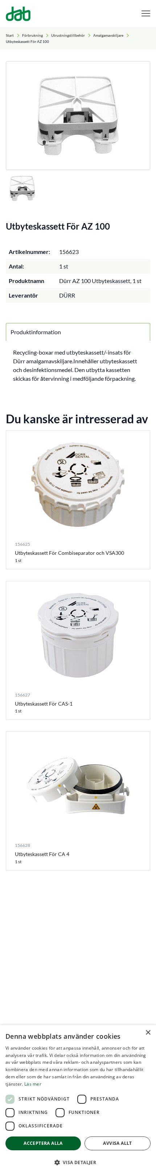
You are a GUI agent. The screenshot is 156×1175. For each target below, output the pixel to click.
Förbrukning (32, 35)
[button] (78, 1162)
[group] (78, 115)
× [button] (148, 1032)
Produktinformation (36, 331)
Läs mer (32, 1084)
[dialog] (78, 1100)
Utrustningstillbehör (68, 35)
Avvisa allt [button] (117, 1143)
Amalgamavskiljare (108, 35)
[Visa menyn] (145, 14)
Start (10, 35)
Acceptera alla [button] (43, 1143)
